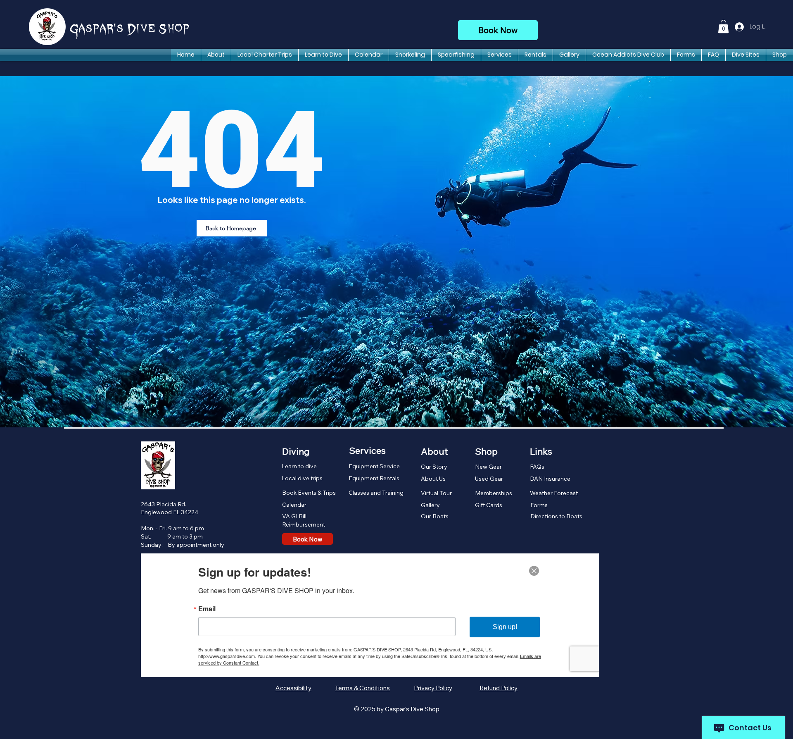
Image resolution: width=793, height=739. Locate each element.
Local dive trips (302, 478)
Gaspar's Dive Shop (130, 29)
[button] (723, 26)
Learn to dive (299, 466)
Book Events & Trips (309, 492)
